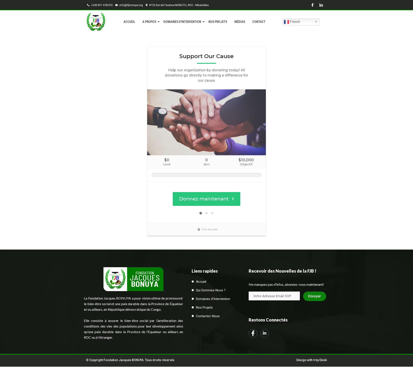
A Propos (149, 22)
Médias (239, 22)
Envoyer (314, 296)
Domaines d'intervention (182, 22)
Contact (258, 22)
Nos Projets (217, 22)
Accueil (129, 22)
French (294, 22)
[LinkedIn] (321, 5)
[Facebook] (312, 5)
